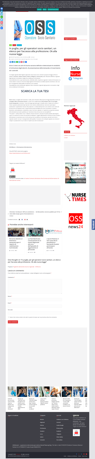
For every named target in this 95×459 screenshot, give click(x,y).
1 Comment (32, 57)
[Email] (1, 25)
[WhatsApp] (1, 17)
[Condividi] (1, 28)
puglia (36, 59)
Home (65, 456)
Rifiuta (44, 9)
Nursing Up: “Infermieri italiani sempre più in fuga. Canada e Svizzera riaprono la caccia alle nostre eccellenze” (25, 404)
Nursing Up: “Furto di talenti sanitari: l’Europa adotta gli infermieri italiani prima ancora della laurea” (69, 403)
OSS (10, 45)
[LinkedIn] (1, 11)
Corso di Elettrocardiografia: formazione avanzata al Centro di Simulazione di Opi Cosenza (81, 402)
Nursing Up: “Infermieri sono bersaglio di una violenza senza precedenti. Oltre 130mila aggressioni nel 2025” (13, 404)
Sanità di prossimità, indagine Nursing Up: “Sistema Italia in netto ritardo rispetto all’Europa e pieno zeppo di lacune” (47, 404)
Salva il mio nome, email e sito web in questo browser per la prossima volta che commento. (33, 317)
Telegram (58, 434)
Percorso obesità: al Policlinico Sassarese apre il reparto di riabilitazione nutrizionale (15, 243)
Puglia (14, 45)
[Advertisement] (35, 132)
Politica (42, 425)
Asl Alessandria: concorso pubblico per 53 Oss (48, 212)
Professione (43, 428)
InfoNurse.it (16, 445)
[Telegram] (1, 14)
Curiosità (42, 440)
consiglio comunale (14, 59)
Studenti (42, 431)
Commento (11, 277)
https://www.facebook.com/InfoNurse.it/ (19, 153)
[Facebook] (1, 8)
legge (26, 59)
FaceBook (58, 431)
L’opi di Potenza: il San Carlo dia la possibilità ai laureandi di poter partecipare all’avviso (53, 243)
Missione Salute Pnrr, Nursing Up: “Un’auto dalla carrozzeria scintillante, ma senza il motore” (58, 402)
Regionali (19, 45)
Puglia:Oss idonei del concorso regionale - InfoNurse (27, 267)
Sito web (10, 310)
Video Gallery (59, 437)
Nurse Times (84, 456)
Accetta (39, 9)
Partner (79, 456)
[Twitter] (1, 19)
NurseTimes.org (45, 445)
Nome (10, 296)
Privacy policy (59, 428)
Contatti (66, 137)
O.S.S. (41, 434)
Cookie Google (59, 425)
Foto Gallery (59, 440)
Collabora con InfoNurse (69, 135)
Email (9, 303)
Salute (41, 437)
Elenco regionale (21, 59)
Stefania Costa (19, 57)
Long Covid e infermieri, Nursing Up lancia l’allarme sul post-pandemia (36, 401)
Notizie (42, 419)
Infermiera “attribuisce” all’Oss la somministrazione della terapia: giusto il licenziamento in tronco (22, 214)
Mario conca (30, 59)
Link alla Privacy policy (53, 9)
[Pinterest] (1, 22)
